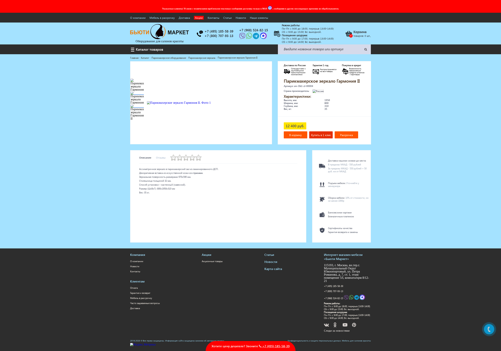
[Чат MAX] (270, 8)
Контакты (213, 18)
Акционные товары (212, 261)
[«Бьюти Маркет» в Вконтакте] (327, 325)
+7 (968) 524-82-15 (333, 298)
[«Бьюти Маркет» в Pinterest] (354, 325)
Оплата (134, 287)
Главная (134, 57)
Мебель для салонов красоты (356, 340)
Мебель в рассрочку (162, 18)
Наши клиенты (259, 18)
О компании (138, 18)
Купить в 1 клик (321, 135)
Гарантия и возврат (140, 292)
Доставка (184, 18)
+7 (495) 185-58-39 (333, 286)
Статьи (227, 18)
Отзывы (161, 157)
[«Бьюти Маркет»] (159, 38)
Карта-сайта (273, 269)
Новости (241, 18)
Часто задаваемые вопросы (145, 303)
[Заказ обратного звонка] (200, 34)
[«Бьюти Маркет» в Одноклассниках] (335, 325)
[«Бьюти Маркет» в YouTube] (345, 325)
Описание (145, 157)
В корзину (295, 135)
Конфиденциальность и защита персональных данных (314, 340)
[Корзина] (348, 34)
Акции (199, 18)
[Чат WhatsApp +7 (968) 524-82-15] (249, 37)
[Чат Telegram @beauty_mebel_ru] (256, 37)
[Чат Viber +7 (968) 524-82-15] (242, 37)
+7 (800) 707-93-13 (333, 291)
